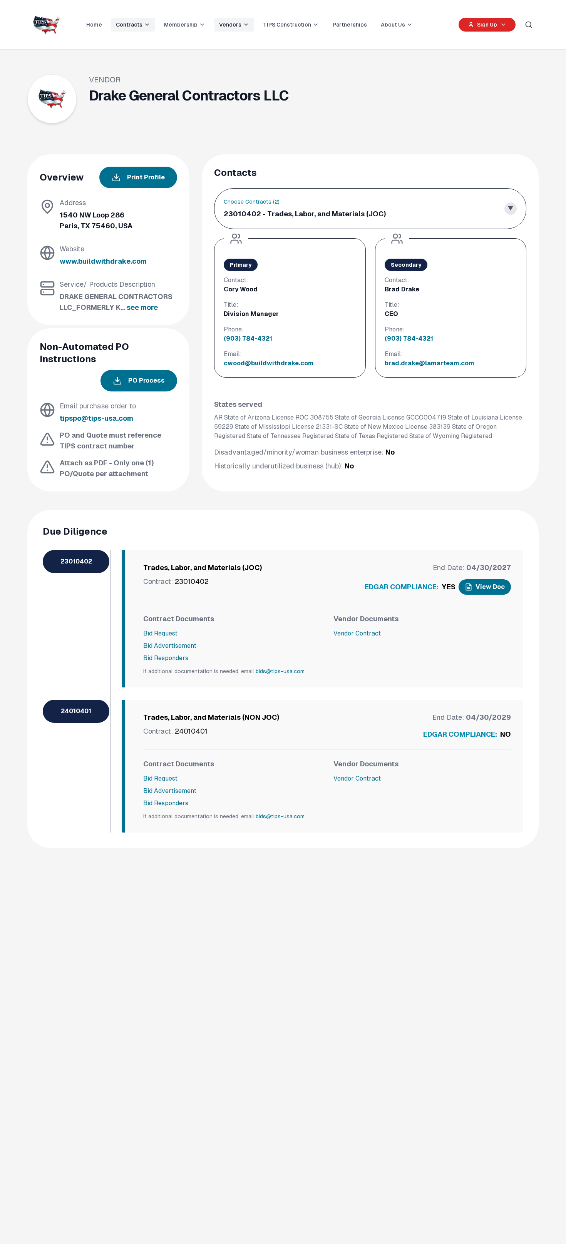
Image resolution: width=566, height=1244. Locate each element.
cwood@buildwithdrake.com (269, 363)
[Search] (529, 25)
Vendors (230, 25)
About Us (393, 25)
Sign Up (487, 25)
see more (142, 307)
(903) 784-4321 (248, 338)
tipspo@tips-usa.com (96, 418)
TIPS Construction (287, 25)
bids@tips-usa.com (280, 671)
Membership (181, 25)
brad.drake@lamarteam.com (429, 363)
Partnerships (350, 25)
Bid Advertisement (169, 645)
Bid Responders (165, 658)
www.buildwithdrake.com (103, 261)
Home (94, 25)
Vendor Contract (357, 633)
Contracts (129, 25)
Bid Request (160, 633)
